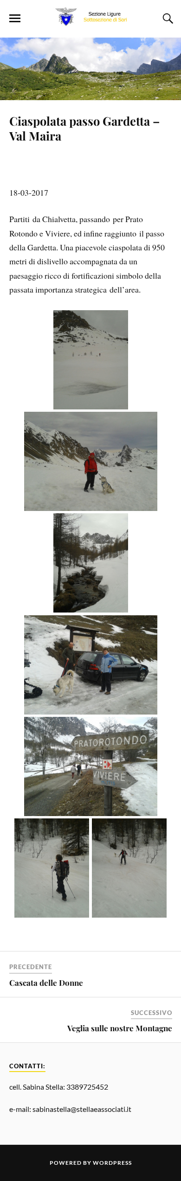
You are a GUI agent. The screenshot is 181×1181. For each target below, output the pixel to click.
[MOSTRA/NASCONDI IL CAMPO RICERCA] (166, 18)
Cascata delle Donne (46, 982)
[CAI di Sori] (90, 24)
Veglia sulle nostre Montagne (119, 1028)
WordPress (112, 1162)
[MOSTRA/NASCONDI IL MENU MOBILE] (14, 18)
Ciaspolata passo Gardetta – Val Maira (84, 128)
